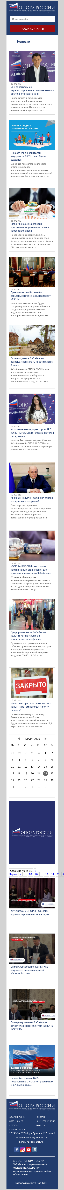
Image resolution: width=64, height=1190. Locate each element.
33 (46, 874)
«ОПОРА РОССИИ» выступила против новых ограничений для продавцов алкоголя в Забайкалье (31, 569)
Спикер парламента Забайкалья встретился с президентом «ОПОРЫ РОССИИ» (32, 1026)
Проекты (13, 1125)
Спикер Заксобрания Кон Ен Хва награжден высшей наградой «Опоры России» (29, 970)
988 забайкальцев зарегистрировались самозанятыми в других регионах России (32, 90)
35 (58, 874)
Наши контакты (33, 28)
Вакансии (40, 1125)
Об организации (17, 1117)
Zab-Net (42, 1183)
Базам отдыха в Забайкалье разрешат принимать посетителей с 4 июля (32, 362)
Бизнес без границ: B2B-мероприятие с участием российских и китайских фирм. (32, 1081)
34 (52, 874)
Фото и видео (16, 1121)
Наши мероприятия (45, 1121)
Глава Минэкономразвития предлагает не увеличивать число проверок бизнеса (30, 227)
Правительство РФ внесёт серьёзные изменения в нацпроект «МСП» (31, 296)
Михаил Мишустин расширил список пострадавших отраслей (32, 499)
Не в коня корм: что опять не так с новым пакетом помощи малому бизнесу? (31, 706)
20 (36, 874)
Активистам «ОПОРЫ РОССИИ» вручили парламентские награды (30, 912)
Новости (40, 1117)
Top (61, 1187)
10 (30, 874)
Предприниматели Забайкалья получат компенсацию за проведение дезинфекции (28, 635)
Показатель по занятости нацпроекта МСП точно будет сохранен (28, 156)
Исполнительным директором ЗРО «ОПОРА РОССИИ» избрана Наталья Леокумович (32, 433)
